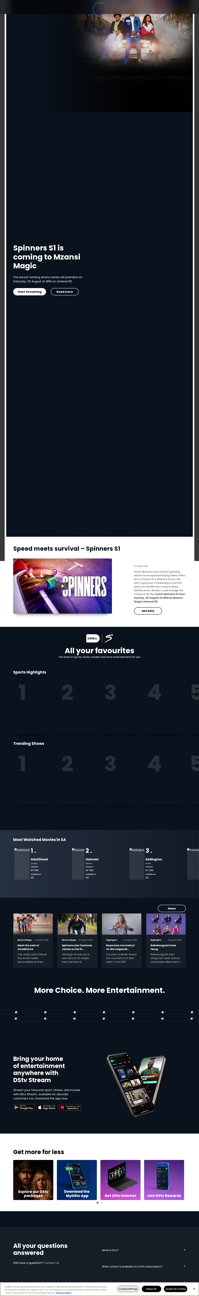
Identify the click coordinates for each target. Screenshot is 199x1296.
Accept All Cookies (176, 1288)
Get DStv (27, 292)
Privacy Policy (63, 1292)
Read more (60, 292)
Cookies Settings (128, 1288)
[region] (99, 1289)
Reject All (151, 1288)
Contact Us (51, 1263)
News (172, 908)
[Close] (194, 1288)
